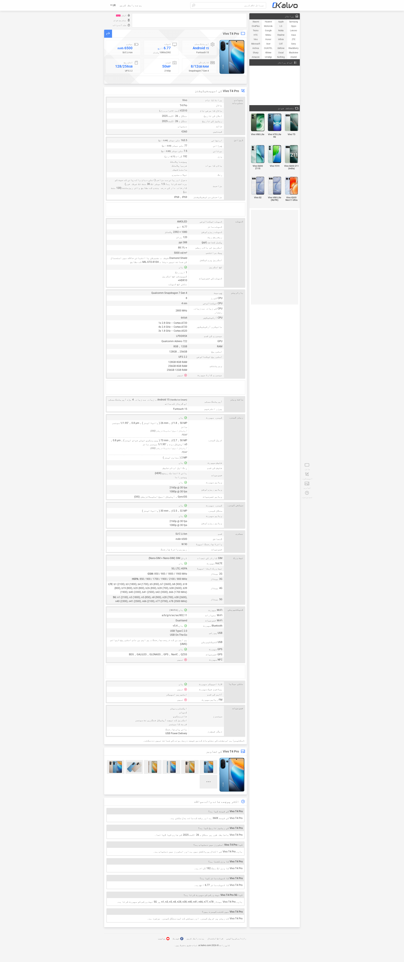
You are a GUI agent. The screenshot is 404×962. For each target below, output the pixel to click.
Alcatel (293, 57)
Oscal (280, 52)
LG (280, 26)
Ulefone (280, 48)
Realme (280, 35)
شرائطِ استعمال (215, 938)
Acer (268, 43)
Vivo (256, 39)
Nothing (281, 57)
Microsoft (255, 43)
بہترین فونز (119, 20)
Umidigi (268, 57)
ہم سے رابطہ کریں (131, 5)
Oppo (293, 26)
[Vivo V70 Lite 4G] (274, 122)
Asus (293, 35)
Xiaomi (255, 21)
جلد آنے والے (119, 25)
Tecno (255, 30)
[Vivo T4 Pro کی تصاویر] (232, 57)
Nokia (281, 30)
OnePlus (255, 26)
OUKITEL (268, 48)
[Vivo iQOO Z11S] (257, 154)
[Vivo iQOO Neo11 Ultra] (291, 186)
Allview (268, 52)
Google (268, 30)
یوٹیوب (162, 938)
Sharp (255, 52)
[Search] (193, 5)
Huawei (268, 21)
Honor (268, 39)
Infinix (281, 39)
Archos (255, 48)
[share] (108, 34)
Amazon (256, 57)
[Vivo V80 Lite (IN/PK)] (274, 186)
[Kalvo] (285, 5)
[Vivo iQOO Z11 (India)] (291, 154)
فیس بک (176, 938)
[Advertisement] (189, 20)
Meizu (268, 35)
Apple (280, 21)
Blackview (293, 52)
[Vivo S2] (257, 186)
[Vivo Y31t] (274, 154)
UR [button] (114, 5)
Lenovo (293, 30)
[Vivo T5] (291, 122)
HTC (256, 35)
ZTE (293, 39)
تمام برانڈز (285, 62)
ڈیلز (121, 15)
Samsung (293, 21)
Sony (293, 43)
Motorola (268, 26)
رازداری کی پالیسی (236, 938)
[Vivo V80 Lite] (257, 123)
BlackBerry (293, 48)
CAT (281, 43)
